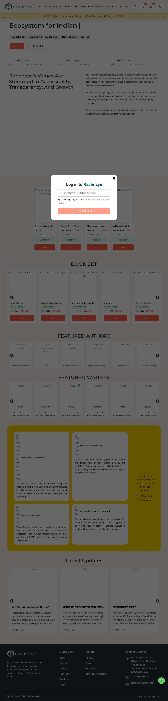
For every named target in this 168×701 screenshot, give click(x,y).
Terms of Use (91, 199)
